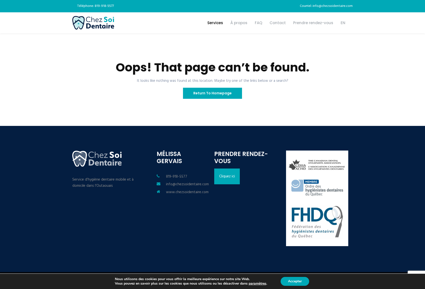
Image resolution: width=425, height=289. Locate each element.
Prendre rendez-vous (313, 22)
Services (215, 22)
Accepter (295, 281)
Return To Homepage (212, 93)
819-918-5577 (176, 177)
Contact (278, 22)
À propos (238, 22)
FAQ (258, 22)
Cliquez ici (227, 176)
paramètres (257, 283)
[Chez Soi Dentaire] (93, 23)
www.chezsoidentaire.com (187, 192)
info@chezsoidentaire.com (187, 184)
